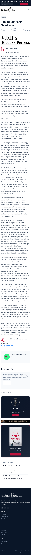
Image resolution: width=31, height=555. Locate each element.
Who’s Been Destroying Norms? (11, 475)
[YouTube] (8, 2)
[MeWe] (11, 345)
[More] (13, 345)
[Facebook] (2, 2)
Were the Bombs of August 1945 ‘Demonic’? (14, 470)
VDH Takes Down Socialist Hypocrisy (12, 478)
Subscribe (24, 3)
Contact (3, 543)
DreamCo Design (17, 552)
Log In (7, 383)
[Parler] (7, 345)
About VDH (3, 514)
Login (16, 4)
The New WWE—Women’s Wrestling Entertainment (12, 466)
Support (3, 534)
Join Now (15, 415)
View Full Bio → (15, 360)
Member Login (4, 530)
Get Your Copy (15, 454)
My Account (4, 532)
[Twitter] (2, 345)
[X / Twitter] (5, 2)
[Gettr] (9, 345)
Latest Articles (4, 516)
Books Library (4, 518)
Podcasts (3, 521)
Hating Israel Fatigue (8, 472)
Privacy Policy (4, 541)
